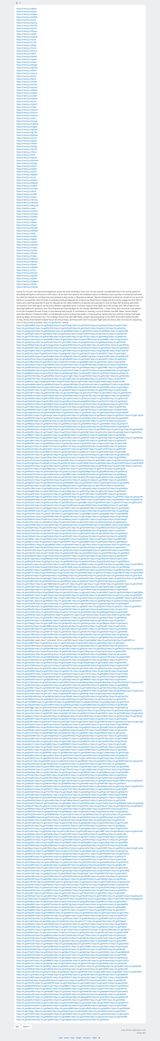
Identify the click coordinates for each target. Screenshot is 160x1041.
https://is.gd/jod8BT (96, 831)
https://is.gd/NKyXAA (117, 803)
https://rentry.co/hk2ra (27, 84)
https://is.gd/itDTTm (80, 910)
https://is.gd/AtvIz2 (81, 800)
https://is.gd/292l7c (63, 556)
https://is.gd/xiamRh (134, 496)
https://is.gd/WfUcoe (26, 404)
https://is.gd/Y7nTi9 (99, 421)
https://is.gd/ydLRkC (82, 373)
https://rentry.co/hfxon (27, 51)
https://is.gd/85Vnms (26, 837)
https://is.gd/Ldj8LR (25, 643)
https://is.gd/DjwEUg (118, 707)
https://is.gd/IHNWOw (44, 443)
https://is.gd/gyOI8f (100, 513)
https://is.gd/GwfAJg (101, 603)
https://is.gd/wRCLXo (26, 839)
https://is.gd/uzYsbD (118, 983)
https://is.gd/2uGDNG (100, 887)
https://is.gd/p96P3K (100, 471)
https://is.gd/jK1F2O (80, 440)
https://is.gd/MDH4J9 (66, 702)
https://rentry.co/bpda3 (27, 228)
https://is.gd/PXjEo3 (117, 783)
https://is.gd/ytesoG (43, 806)
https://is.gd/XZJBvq (134, 592)
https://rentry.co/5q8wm (27, 281)
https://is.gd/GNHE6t (81, 612)
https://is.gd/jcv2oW (43, 707)
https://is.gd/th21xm (83, 884)
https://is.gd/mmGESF (44, 370)
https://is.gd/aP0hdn (120, 345)
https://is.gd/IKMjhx (119, 488)
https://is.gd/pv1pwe (26, 339)
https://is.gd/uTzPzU (80, 522)
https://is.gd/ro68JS (117, 452)
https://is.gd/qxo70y (118, 730)
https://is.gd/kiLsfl (25, 761)
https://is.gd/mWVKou (26, 544)
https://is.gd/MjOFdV (119, 356)
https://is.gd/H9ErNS (82, 387)
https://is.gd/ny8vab (25, 648)
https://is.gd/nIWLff (78, 572)
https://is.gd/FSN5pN (121, 1008)
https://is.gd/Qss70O (99, 1016)
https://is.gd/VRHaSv (44, 738)
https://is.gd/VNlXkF (99, 480)
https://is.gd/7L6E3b (116, 800)
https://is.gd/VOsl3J (98, 547)
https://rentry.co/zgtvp (27, 59)
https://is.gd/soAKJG (82, 707)
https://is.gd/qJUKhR (64, 688)
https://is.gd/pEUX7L (65, 615)
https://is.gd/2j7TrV (119, 423)
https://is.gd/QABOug (100, 772)
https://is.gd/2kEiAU (63, 924)
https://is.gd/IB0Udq (62, 1005)
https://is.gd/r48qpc (25, 1011)
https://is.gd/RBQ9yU (63, 811)
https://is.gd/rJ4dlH (43, 896)
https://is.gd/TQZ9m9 (80, 333)
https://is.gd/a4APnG (97, 761)
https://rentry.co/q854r (27, 239)
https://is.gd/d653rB (44, 609)
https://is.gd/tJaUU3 (25, 716)
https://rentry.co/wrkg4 (27, 121)
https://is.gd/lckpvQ (45, 550)
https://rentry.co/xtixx (26, 118)
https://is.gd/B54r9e (42, 421)
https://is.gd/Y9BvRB (44, 938)
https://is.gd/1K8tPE (77, 499)
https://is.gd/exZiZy (43, 716)
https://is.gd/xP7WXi (82, 339)
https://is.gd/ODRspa (62, 997)
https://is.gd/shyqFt (119, 839)
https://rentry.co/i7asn (26, 107)
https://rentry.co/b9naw (27, 135)
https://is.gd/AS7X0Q (63, 974)
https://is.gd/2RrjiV (79, 598)
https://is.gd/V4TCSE (45, 769)
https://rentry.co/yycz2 (27, 219)
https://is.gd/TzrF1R (62, 932)
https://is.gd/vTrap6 (81, 556)
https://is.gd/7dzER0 (44, 634)
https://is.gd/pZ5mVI (63, 558)
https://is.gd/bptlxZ (82, 676)
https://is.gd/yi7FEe (80, 477)
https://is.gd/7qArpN (26, 704)
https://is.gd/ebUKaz (44, 901)
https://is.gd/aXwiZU (82, 794)
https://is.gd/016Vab (64, 758)
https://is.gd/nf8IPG (43, 775)
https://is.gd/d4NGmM (45, 688)
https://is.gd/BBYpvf (61, 896)
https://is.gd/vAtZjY (98, 800)
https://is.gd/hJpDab (101, 404)
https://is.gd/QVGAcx (98, 362)
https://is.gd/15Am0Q (63, 769)
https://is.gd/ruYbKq (45, 603)
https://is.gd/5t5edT (80, 449)
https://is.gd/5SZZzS (99, 541)
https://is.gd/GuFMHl (99, 969)
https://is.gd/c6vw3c (81, 328)
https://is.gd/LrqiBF (62, 378)
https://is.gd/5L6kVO (61, 775)
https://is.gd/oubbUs (117, 654)
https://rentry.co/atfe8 (26, 34)
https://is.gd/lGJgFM (98, 910)
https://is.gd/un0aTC (26, 547)
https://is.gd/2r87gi (62, 969)
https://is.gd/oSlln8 (44, 499)
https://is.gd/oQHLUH (45, 929)
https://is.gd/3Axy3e (97, 820)
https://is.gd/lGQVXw (122, 393)
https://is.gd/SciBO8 (79, 716)
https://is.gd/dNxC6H (99, 629)
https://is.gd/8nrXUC (80, 457)
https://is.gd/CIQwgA (44, 595)
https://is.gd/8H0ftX (44, 997)
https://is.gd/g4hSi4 (43, 437)
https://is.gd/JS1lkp (25, 353)
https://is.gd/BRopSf (43, 710)
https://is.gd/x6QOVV (99, 558)
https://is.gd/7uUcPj (60, 572)
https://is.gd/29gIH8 (118, 789)
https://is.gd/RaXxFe (44, 1016)
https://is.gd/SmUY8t (101, 418)
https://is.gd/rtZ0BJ (100, 454)
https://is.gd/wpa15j (82, 536)
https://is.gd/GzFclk (63, 868)
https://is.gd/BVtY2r (25, 381)
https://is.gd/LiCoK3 (25, 733)
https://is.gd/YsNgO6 (119, 603)
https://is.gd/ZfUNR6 (118, 1016)
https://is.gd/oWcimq (26, 342)
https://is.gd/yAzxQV (134, 761)
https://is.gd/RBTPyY (81, 772)
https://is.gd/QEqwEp (26, 868)
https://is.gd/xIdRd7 (99, 592)
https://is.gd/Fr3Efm (45, 401)
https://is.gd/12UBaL (119, 674)
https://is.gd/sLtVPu (25, 960)
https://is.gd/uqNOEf (100, 533)
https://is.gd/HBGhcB (44, 482)
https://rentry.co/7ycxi (26, 270)
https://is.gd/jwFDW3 (63, 345)
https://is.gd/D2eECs (98, 980)
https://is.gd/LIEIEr (61, 460)
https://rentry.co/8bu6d (27, 261)
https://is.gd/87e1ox (81, 637)
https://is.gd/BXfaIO (25, 783)
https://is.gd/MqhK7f (102, 384)
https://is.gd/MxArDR (64, 553)
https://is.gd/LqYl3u (25, 522)
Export (26, 1026)
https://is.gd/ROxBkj (25, 606)
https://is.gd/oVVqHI (63, 328)
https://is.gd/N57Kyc (118, 890)
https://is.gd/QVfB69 (81, 856)
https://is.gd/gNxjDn (65, 331)
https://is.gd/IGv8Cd (44, 741)
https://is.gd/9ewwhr (44, 943)
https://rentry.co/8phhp (27, 67)
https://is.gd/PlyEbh (118, 927)
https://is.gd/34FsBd (82, 364)
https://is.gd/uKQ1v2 (118, 645)
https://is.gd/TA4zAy (121, 688)
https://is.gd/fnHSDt (44, 407)
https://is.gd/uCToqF (100, 724)
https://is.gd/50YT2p (44, 904)
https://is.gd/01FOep (80, 491)
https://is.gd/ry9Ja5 (25, 527)
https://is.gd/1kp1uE (101, 364)
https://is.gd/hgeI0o (82, 488)
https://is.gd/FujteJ (79, 485)
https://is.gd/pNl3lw (81, 645)
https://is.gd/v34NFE (98, 786)
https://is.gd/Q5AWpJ (81, 471)
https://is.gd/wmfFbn (44, 856)
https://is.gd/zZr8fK (61, 564)
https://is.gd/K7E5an (44, 671)
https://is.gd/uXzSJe (134, 713)
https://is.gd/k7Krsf (44, 907)
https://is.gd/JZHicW (78, 971)
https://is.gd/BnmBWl (44, 356)
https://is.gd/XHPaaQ (80, 570)
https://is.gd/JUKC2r (25, 786)
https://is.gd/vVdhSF (115, 575)
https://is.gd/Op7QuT (98, 735)
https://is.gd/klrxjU (79, 648)
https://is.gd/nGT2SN (102, 550)
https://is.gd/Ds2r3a (64, 862)
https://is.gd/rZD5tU (25, 884)
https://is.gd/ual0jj (135, 721)
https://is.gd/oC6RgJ (62, 491)
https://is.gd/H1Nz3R (44, 395)
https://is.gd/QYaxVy (78, 898)
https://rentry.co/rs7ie (26, 42)
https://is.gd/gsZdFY (25, 966)
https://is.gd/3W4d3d (120, 567)
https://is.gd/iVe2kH (82, 890)
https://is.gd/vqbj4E (82, 851)
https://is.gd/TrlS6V (98, 1000)
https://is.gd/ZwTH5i (80, 730)
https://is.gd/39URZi (25, 426)
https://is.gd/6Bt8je (79, 362)
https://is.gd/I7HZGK (26, 1014)
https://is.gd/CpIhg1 (25, 539)
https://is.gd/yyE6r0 (43, 435)
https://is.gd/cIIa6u (99, 409)
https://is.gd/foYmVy (26, 870)
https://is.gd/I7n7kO (100, 988)
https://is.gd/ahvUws (26, 1002)
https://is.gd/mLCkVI (26, 631)
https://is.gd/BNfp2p (26, 423)
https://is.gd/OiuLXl (62, 764)
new (60, 1037)
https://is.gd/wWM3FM (100, 508)
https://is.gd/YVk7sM (64, 488)
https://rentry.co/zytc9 (26, 171)
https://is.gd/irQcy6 (117, 935)
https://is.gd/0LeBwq (80, 378)
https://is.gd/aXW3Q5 (82, 505)
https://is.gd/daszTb (119, 373)
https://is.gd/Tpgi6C (44, 747)
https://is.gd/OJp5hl (81, 342)
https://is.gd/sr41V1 (119, 609)
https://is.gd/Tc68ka (25, 362)
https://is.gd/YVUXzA (44, 651)
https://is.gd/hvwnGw (26, 359)
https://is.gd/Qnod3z (121, 882)
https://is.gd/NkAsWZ (117, 367)
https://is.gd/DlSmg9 (119, 752)
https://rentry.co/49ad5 (27, 90)
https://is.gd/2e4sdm (99, 578)
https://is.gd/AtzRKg (117, 435)
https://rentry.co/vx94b (27, 194)
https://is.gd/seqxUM (26, 412)
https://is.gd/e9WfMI (26, 727)
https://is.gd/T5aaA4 (45, 803)
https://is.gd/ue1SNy (63, 654)
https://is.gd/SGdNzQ (78, 1011)
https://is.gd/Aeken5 (98, 415)
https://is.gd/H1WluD (80, 915)
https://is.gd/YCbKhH (44, 426)
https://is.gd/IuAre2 (114, 600)
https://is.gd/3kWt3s (117, 994)
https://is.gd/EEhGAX (26, 741)
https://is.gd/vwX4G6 (100, 862)
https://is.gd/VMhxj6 (117, 879)
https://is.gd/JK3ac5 (134, 780)
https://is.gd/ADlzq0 (62, 786)
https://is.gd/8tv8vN (62, 494)
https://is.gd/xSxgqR (25, 491)
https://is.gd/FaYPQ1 (63, 685)
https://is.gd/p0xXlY (25, 752)
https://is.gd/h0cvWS (26, 876)
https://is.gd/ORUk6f (98, 932)
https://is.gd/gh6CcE (26, 1000)
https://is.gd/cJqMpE (87, 640)
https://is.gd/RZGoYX (134, 786)
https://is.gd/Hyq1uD (100, 792)
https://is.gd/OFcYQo (99, 738)
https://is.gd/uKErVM (82, 454)
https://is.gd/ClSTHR (117, 699)
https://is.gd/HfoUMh (118, 823)
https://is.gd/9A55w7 (83, 482)
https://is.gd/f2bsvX (82, 404)
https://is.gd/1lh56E (62, 530)
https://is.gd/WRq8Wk (64, 482)
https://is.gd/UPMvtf (102, 634)
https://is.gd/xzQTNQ (117, 668)
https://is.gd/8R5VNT (26, 418)
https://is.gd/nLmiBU (116, 381)
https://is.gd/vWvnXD (26, 853)
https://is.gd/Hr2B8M (118, 738)
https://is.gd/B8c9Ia (45, 696)
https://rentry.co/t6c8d (27, 56)
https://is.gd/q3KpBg (63, 943)
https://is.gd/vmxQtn (118, 991)
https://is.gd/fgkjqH (101, 516)
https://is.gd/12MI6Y (116, 780)
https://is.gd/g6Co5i (133, 710)
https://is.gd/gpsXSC (62, 353)
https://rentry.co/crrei (26, 177)
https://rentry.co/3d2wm (27, 244)
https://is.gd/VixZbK (82, 688)
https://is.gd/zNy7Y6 (82, 409)
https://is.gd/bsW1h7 (117, 547)
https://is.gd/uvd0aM (99, 789)
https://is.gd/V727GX (64, 851)
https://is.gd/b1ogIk (78, 584)
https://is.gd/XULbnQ (101, 567)
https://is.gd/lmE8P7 (26, 719)
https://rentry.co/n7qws (27, 188)
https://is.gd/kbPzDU (62, 609)
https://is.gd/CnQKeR (62, 935)
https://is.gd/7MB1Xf (115, 572)
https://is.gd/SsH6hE (80, 1016)
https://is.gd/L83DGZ (61, 682)
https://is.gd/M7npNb (63, 567)
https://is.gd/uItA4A (25, 820)
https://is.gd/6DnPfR (26, 1016)
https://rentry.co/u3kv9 (27, 104)
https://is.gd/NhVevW (26, 927)
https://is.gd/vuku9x (25, 994)
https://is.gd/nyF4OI (62, 699)
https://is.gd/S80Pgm (26, 808)
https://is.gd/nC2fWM (45, 766)
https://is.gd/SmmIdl (115, 820)
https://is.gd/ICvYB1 (62, 893)
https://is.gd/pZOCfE (62, 660)
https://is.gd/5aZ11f (62, 738)
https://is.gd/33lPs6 (81, 839)
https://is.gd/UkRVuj (25, 901)
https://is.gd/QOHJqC (44, 859)
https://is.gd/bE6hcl (100, 1019)
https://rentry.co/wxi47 (27, 166)
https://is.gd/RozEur (118, 336)
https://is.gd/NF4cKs (44, 423)
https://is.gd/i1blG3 (61, 429)
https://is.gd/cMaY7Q (119, 350)
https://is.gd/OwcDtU (118, 696)
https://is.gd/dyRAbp (26, 834)
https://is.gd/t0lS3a (99, 817)
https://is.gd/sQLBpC (82, 516)
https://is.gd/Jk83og (99, 834)
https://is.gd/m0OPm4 (26, 592)
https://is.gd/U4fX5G (82, 943)
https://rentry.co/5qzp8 (27, 36)
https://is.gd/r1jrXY (60, 584)
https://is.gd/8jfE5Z (44, 890)
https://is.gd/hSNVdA (43, 348)
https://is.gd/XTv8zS (100, 890)
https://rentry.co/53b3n (27, 253)
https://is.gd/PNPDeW (83, 525)
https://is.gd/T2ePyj (80, 651)
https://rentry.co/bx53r (27, 28)
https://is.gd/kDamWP (26, 949)
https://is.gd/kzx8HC (26, 440)
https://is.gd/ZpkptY (100, 660)
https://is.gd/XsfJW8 (63, 586)
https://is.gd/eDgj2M (64, 513)
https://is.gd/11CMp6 (100, 752)
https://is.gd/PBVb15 (80, 564)
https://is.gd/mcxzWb (62, 845)
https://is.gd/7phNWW (26, 702)
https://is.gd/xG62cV (63, 955)
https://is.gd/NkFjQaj (82, 845)
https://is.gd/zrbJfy (61, 629)
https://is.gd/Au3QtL (81, 977)
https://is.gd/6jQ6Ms (82, 823)
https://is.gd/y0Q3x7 (44, 988)
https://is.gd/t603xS (43, 539)
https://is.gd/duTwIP (26, 873)
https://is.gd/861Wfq (44, 778)
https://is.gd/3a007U (99, 359)
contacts (87, 1037)
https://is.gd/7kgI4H (44, 367)
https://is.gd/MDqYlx (45, 384)
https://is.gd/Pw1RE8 (43, 336)
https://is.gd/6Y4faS (64, 412)
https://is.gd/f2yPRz (63, 994)
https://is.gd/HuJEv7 (116, 643)
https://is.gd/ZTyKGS (81, 325)
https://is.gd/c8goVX (121, 370)
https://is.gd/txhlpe (42, 575)
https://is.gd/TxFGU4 (96, 485)
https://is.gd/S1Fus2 (62, 440)
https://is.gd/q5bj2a (118, 623)
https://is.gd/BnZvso (81, 744)
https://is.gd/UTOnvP (101, 766)
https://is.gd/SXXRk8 (25, 845)
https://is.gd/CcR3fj (118, 443)
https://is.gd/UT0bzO (26, 584)
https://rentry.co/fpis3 (26, 79)
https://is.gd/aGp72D (26, 946)
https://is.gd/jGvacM (26, 637)
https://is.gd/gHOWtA (120, 657)
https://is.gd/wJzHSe (62, 733)
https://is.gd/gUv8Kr (63, 600)
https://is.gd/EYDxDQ (100, 561)
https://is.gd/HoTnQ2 (101, 769)
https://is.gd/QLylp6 (44, 955)
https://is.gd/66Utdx (60, 921)
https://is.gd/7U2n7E (82, 674)
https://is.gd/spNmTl (119, 1002)
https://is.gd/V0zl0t (62, 595)
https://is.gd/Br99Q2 (43, 848)
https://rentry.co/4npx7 (27, 225)
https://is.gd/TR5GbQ (101, 426)
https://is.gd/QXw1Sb (100, 811)
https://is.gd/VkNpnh (120, 769)
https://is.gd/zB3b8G (26, 398)
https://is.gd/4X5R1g (44, 957)
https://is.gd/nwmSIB (102, 929)
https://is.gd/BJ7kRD (43, 570)
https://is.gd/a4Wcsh (98, 721)
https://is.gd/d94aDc (80, 539)
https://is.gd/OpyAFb (44, 1014)
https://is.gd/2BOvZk (82, 671)
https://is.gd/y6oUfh (43, 749)
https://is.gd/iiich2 (116, 716)
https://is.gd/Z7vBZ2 (62, 741)
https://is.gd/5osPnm (119, 339)
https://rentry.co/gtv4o (27, 140)
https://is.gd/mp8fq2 (26, 910)
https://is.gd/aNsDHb (81, 817)
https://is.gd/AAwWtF (118, 977)
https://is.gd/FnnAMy (117, 747)
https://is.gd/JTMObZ (82, 376)
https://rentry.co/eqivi (26, 208)
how (72, 1037)
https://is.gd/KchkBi (25, 794)
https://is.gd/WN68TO (61, 744)
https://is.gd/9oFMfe (44, 780)
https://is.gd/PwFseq (83, 912)
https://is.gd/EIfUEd (25, 825)
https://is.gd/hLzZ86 (116, 466)
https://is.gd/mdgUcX (100, 609)
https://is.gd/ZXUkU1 (44, 789)
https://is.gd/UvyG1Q (117, 721)
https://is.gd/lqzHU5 (63, 409)
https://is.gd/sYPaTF (81, 924)
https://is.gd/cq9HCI (64, 398)
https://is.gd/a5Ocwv (26, 516)
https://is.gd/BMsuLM (100, 527)
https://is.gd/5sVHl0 (25, 437)
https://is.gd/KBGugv (117, 474)
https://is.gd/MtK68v (44, 606)
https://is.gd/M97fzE (61, 468)
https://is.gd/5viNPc (41, 761)
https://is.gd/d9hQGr (26, 924)
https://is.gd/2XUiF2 (79, 786)
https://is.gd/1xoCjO (45, 387)
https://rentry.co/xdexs (27, 197)
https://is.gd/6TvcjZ (25, 449)
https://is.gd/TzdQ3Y (44, 533)
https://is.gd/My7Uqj (82, 356)
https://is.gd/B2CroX (63, 927)
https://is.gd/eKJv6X (100, 991)
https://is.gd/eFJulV (81, 747)
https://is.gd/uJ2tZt (82, 592)
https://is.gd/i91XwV (64, 808)
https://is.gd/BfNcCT (62, 986)
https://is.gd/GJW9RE (43, 660)
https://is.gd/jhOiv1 (25, 468)
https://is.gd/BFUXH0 (81, 474)
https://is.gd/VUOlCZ (100, 401)
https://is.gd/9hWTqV (26, 615)
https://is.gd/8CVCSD (80, 949)
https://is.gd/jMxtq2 (44, 935)
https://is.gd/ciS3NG (97, 381)
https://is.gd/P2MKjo (26, 671)
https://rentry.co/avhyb (27, 236)
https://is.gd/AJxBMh (80, 541)
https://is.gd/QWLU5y (44, 758)
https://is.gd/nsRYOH (26, 474)
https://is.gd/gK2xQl (84, 702)
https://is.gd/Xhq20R (118, 704)
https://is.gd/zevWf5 (25, 865)
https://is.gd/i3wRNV (26, 915)
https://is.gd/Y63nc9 (61, 848)
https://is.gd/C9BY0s (134, 564)
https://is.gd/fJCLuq (62, 471)
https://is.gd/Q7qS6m (82, 808)
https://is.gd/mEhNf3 (44, 516)
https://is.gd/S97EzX (132, 600)
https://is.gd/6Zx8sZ (82, 418)
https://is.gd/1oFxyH (64, 929)
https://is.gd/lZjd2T (114, 971)
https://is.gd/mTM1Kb (26, 882)
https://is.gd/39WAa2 (26, 699)
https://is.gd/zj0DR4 (120, 482)
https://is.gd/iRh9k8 (25, 429)
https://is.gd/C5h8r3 (63, 350)
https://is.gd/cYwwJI (44, 735)
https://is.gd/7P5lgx (25, 797)
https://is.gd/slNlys (116, 564)
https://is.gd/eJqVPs (134, 570)
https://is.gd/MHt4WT (117, 539)
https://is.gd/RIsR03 (64, 676)
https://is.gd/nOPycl (43, 820)
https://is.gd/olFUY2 (83, 370)
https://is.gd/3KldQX (121, 395)
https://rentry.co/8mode (27, 202)
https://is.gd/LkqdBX (26, 738)
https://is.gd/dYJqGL (25, 333)
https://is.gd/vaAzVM (81, 1005)
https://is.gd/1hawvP (44, 432)
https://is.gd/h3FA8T (118, 955)
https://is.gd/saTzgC (115, 429)
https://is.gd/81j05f (133, 595)
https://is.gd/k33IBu (119, 331)
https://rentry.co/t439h (27, 143)
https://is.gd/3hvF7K (115, 682)
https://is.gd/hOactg (99, 699)
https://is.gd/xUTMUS (98, 716)
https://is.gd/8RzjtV (79, 733)
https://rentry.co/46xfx (26, 70)
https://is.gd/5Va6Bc (82, 876)
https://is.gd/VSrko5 (63, 432)
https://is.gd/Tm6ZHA (97, 1011)
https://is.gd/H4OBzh (101, 423)
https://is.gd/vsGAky (25, 938)
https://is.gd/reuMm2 (44, 755)
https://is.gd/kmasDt (42, 721)
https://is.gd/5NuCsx (26, 789)
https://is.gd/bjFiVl (42, 381)
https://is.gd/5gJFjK (62, 915)
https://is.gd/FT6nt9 (80, 699)
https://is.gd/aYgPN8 (119, 513)
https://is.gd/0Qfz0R (118, 333)
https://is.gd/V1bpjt (100, 758)
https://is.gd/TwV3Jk (44, 963)
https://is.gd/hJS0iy (42, 921)
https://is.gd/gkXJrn (25, 570)
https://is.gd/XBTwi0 (25, 367)
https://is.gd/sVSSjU (25, 477)
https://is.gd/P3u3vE (99, 452)
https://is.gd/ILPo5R (45, 927)
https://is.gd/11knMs (45, 553)
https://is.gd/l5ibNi (98, 466)
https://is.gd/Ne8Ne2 (115, 499)
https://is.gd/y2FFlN (41, 980)
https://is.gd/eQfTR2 (63, 665)
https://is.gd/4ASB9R (99, 941)
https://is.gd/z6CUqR (26, 823)
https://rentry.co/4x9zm (27, 98)
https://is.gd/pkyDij (79, 865)
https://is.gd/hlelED (25, 581)
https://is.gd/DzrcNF (82, 960)
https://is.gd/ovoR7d (45, 612)
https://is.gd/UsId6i (81, 780)
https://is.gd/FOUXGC (63, 755)
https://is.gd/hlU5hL (43, 668)
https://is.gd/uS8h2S (99, 556)
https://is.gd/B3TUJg (63, 904)
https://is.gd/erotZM (45, 862)
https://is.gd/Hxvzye (43, 415)
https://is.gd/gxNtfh (61, 539)
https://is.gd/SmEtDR (119, 665)
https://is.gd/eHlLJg (98, 437)
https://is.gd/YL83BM (26, 907)
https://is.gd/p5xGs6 (115, 710)
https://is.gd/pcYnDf (63, 789)
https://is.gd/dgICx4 (43, 463)
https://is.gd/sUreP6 (44, 1002)
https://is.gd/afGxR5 (25, 629)
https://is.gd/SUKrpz (119, 868)
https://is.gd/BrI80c (80, 600)
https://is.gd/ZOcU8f (62, 496)
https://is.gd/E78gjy (25, 707)
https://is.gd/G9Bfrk (62, 749)
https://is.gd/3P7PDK (45, 808)
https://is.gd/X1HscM (97, 468)
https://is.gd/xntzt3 (134, 690)
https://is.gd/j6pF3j (43, 873)
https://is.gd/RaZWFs (82, 685)
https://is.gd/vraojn (44, 986)
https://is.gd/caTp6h (82, 1002)
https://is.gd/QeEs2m (44, 505)
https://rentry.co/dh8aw (27, 230)
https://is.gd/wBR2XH (118, 974)
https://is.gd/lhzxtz (133, 466)
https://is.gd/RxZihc (25, 564)
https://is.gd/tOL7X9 (25, 971)
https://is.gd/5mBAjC (120, 870)
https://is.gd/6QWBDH (26, 817)
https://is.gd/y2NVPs (117, 941)
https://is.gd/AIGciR (81, 561)
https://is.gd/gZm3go (80, 952)
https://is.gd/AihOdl (42, 682)
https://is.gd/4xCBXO (119, 772)
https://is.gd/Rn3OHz (133, 598)
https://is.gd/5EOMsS (44, 727)
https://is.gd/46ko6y (80, 938)
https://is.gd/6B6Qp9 (61, 485)
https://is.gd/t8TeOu (44, 496)
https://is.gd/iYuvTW (98, 449)
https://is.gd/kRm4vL (43, 794)
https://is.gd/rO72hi (44, 511)
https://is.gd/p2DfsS (100, 997)
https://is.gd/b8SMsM (119, 952)
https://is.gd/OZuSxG (26, 654)
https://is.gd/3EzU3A (99, 719)
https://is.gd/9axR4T (45, 991)
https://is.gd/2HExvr (79, 721)
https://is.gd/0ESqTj (61, 730)
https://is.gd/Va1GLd (100, 924)
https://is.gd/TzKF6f (98, 949)
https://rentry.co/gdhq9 (27, 129)
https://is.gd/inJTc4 (43, 971)
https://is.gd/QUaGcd (62, 794)
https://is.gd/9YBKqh (26, 969)
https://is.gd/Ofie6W (80, 463)
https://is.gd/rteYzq (99, 904)
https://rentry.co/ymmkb (27, 160)
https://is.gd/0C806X (119, 612)
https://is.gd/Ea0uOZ (81, 353)
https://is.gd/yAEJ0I (132, 966)
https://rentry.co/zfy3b (27, 11)
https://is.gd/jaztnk (78, 710)
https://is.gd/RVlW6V (133, 971)
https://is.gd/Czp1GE (97, 572)
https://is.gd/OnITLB (82, 617)
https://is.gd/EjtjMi (98, 780)
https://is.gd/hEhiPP (118, 963)
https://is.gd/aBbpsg (62, 519)
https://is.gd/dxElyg (81, 792)
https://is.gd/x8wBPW (118, 904)
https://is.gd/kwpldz (119, 946)
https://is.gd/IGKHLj (116, 848)
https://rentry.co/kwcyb (27, 273)
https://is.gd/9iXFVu (43, 662)
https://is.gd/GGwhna (64, 814)
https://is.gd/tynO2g (100, 536)
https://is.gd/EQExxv (119, 533)
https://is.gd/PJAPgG (118, 617)
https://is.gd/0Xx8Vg (25, 578)
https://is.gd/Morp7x (26, 480)
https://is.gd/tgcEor (100, 797)
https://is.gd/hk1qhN (26, 586)
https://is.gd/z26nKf (43, 797)
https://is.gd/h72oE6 (119, 404)
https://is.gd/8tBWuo (97, 907)
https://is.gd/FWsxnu (118, 775)
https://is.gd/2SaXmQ (62, 477)
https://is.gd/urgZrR (120, 1014)
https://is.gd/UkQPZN (44, 983)
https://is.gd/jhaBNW (64, 1008)
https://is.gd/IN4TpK (80, 738)
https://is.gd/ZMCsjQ (99, 974)
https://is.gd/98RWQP (81, 679)
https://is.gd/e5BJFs (78, 502)
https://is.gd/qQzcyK (62, 626)
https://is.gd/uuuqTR (134, 682)
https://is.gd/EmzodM (63, 1002)
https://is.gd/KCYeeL (117, 407)
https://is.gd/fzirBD (99, 474)
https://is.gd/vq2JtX (99, 727)
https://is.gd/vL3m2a (61, 457)
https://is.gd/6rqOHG (26, 513)
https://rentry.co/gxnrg (27, 22)
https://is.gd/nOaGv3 (26, 803)
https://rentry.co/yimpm (27, 214)
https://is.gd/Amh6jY (44, 629)
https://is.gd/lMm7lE (44, 915)
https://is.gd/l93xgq (117, 690)
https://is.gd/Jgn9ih (99, 530)
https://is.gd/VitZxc (77, 966)
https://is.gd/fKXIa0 (79, 820)
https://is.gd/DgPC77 (44, 530)
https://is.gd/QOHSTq (83, 929)
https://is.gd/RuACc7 (63, 617)
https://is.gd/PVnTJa (44, 772)
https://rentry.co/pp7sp (27, 87)
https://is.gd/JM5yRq (43, 620)
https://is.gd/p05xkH (26, 792)
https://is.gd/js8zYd (115, 896)
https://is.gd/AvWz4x (80, 620)
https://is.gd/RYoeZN (45, 882)
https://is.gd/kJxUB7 (62, 865)
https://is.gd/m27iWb (26, 665)
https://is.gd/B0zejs (101, 331)
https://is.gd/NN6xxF (101, 505)
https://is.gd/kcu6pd (26, 589)
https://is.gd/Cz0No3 (134, 572)
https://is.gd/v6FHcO (115, 485)
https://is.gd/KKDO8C (98, 783)
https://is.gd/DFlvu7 (116, 415)
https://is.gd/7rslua (115, 595)
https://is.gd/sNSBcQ (118, 480)
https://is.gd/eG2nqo (121, 544)
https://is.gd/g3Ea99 (80, 508)
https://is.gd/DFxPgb (26, 896)
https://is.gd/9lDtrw (134, 806)
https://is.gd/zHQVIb (43, 598)
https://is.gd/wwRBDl (26, 325)
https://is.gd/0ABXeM (118, 685)
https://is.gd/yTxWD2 (96, 460)
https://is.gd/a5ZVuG (81, 834)
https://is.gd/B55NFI (25, 443)
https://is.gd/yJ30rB (44, 811)
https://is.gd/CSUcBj (45, 409)
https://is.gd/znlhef (43, 1011)
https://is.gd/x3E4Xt (62, 1000)
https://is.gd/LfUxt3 (62, 522)
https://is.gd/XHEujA (80, 496)
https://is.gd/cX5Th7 (114, 502)
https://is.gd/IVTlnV (61, 910)
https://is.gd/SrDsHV (43, 564)
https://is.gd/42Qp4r (63, 792)
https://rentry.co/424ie (26, 284)
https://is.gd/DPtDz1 (98, 893)
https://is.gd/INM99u (62, 783)
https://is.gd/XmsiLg (98, 522)
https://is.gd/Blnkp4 (81, 955)
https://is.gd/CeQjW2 (26, 350)
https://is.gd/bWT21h (118, 758)
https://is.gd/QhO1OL (63, 671)
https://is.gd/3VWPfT (61, 541)
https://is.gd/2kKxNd (63, 426)
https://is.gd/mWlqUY (117, 541)
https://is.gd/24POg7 (99, 696)
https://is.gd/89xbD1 (26, 595)
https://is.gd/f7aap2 (102, 912)
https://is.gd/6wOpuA (43, 887)
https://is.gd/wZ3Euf (44, 685)
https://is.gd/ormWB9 (80, 749)
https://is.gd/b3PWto (45, 376)
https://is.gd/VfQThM (26, 376)
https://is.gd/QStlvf (117, 530)
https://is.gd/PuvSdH (82, 724)
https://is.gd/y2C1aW (45, 513)
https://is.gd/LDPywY (63, 674)
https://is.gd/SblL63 (81, 558)
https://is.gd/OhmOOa (102, 688)
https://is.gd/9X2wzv (44, 350)
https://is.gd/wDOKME (118, 932)
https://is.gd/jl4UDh (82, 412)
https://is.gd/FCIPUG (120, 702)
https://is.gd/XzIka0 (116, 437)
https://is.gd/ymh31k (43, 527)
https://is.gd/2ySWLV (103, 393)
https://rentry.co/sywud (27, 110)
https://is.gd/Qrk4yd (62, 452)
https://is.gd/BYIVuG (99, 457)
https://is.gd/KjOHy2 (44, 454)
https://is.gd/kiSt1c (115, 606)
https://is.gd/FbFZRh (25, 879)
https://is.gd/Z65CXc (99, 713)
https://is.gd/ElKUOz (44, 977)
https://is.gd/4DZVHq (61, 421)
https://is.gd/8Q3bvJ (44, 325)
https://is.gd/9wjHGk (45, 1008)
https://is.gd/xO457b (80, 775)
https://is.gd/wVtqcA (64, 882)
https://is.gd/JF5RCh (132, 606)
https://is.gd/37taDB (63, 505)
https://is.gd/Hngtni (81, 609)
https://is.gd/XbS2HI (43, 581)
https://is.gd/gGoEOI (26, 466)
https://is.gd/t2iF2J (98, 764)
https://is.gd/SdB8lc (100, 339)
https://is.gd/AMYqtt (25, 651)
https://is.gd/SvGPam (100, 345)
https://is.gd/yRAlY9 (79, 879)
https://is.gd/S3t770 (44, 674)
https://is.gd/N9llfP (115, 598)
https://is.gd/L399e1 (25, 688)
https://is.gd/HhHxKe (83, 331)
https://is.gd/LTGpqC (44, 839)
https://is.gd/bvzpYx (44, 378)
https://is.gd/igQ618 (120, 426)
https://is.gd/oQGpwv (101, 544)
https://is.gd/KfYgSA (116, 806)
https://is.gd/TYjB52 (42, 485)
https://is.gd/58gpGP (44, 589)
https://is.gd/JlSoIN (82, 918)
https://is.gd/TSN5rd (100, 977)
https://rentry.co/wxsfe (27, 149)
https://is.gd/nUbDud (63, 884)
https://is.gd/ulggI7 (43, 578)
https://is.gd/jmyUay (44, 494)
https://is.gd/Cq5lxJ (63, 983)
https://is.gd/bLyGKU (133, 502)
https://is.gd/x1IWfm (63, 342)
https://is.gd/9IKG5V (81, 741)
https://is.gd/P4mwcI (101, 373)
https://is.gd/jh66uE (81, 654)
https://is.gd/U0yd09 (100, 586)
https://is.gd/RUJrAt (62, 547)
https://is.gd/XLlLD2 (80, 994)
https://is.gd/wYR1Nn (102, 553)
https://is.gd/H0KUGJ (97, 648)
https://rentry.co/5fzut (26, 191)
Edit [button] (17, 1026)
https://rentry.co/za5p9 (27, 185)
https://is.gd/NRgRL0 (63, 859)
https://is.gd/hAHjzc (62, 606)
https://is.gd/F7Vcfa (117, 578)
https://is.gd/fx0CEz (62, 946)
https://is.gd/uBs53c (25, 390)
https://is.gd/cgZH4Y (26, 356)
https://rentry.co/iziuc (26, 155)
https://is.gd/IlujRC (100, 690)
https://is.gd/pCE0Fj (44, 466)
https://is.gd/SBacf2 (62, 952)
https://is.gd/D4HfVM (44, 657)
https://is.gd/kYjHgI (25, 463)
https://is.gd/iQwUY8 (119, 884)
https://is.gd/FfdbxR (117, 918)
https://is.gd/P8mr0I (119, 997)
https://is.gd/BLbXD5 (26, 679)
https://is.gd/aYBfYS (25, 856)
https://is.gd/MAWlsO (81, 423)
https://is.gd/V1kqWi (102, 882)
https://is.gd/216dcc (25, 600)
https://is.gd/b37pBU (62, 662)
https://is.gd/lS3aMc (99, 626)
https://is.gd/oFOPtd (119, 828)
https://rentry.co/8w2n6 (27, 259)
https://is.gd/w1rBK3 (26, 634)
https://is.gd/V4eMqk (118, 794)
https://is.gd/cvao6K (62, 336)
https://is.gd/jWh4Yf (62, 856)
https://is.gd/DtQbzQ (119, 508)
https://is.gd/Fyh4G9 (44, 567)
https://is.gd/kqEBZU (26, 904)
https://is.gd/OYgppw (116, 921)
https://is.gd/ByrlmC (119, 755)
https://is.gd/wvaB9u (99, 662)
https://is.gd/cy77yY (63, 612)
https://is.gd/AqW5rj (25, 755)
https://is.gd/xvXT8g (25, 957)
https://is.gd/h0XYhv (45, 853)
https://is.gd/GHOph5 (101, 870)
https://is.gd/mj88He (43, 626)
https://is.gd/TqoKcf (98, 539)
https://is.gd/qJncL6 (43, 460)
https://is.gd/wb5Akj (64, 443)
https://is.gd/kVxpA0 (102, 482)
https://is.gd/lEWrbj (119, 364)
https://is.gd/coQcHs (43, 932)
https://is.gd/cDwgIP (117, 519)
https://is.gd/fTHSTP (100, 845)
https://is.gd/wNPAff (45, 814)
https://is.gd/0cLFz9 (99, 328)
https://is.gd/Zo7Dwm (82, 1014)
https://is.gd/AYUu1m (100, 839)
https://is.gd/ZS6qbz (25, 730)
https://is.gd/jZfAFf (99, 935)
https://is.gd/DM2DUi (44, 617)
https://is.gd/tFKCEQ (119, 862)
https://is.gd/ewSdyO (63, 870)
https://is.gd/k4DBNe (96, 499)
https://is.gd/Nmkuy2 (64, 704)
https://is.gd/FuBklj (97, 682)
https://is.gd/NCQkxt (82, 766)
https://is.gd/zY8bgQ (26, 623)
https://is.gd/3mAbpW (45, 412)
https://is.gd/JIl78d (25, 721)
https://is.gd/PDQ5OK (26, 814)
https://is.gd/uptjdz (119, 671)
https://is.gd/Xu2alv (97, 693)
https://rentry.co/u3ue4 (27, 211)
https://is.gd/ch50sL (120, 912)
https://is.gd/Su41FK (81, 963)
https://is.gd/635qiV (80, 581)
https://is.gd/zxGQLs (117, 626)
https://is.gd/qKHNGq (84, 814)
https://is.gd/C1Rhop (81, 957)
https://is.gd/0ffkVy (120, 553)
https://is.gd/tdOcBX (101, 511)
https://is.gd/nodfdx (43, 477)
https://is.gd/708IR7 (99, 367)
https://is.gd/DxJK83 (83, 704)
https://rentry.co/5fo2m (27, 112)
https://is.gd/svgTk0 (45, 525)
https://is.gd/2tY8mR (82, 589)
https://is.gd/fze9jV (80, 432)
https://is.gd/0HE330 (64, 516)
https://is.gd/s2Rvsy (44, 910)
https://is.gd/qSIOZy (119, 811)
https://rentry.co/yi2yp (26, 45)
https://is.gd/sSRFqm (119, 986)
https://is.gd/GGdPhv (79, 629)
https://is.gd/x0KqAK (119, 516)
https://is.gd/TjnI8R (116, 713)
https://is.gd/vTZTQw (44, 547)
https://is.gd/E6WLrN (26, 395)
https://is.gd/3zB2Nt (64, 387)
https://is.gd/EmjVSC (26, 724)
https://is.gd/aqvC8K (100, 350)
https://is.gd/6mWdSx (26, 384)
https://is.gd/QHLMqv (97, 921)
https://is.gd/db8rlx (99, 617)
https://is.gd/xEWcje (81, 803)
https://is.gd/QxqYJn (63, 690)
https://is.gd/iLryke (25, 710)
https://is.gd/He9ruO (43, 522)
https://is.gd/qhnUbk (80, 848)
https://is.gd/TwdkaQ (117, 719)
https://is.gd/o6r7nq (64, 766)
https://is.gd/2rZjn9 (25, 921)
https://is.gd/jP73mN (63, 837)
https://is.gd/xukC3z (25, 828)
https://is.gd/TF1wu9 (44, 724)
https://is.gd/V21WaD (100, 837)
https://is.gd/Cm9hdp (43, 974)
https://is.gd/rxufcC (44, 519)
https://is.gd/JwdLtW (64, 384)
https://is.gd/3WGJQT (78, 761)
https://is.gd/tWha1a (63, 423)
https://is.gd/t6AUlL (25, 452)
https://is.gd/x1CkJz (115, 786)
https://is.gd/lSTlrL (62, 825)
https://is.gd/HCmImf (43, 353)
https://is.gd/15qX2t (80, 668)
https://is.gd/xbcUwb (63, 589)
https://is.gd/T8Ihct (62, 648)
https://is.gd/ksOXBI (44, 845)
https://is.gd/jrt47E (63, 817)
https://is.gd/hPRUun (26, 851)
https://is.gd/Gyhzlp (61, 333)
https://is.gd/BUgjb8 (100, 612)
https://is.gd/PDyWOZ (82, 842)
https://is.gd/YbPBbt (120, 766)
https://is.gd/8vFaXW (118, 969)
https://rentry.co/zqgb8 (27, 126)
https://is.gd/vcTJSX (25, 682)
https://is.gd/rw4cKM (64, 393)
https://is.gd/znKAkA (26, 662)
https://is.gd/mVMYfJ (115, 463)
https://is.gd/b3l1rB (133, 499)
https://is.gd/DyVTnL (98, 668)
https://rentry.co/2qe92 (27, 242)
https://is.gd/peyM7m (81, 660)
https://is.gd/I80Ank (25, 988)
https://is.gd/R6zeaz (81, 887)
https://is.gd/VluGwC (26, 502)
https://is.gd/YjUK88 (44, 946)
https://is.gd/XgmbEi (26, 482)
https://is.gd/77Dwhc (81, 935)
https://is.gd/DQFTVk (26, 378)
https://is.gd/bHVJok (99, 994)
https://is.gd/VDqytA (63, 772)
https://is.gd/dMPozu (125, 640)
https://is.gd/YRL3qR (62, 620)
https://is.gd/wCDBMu (81, 946)
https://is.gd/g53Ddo (44, 1000)
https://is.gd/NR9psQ (61, 581)
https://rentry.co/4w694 (27, 267)
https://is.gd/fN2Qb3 (44, 558)
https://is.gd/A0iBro (43, 879)
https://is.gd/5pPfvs (117, 817)
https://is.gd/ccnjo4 (25, 974)
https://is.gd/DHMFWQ (27, 676)
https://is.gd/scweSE (82, 758)
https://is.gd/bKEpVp (80, 435)
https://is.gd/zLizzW (134, 831)
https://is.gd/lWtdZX (62, 435)
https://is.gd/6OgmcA (117, 522)
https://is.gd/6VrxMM (117, 409)
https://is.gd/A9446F (63, 696)
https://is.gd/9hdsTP (80, 932)
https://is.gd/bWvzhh (118, 556)
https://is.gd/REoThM (26, 561)
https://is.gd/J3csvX (100, 704)
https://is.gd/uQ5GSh (99, 477)
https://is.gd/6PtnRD (117, 449)
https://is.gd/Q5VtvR (81, 986)
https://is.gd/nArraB (44, 719)
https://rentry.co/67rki (26, 101)
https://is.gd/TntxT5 (45, 817)
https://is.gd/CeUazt (44, 823)
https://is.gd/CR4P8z (101, 387)
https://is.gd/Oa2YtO (80, 764)
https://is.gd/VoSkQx (63, 339)
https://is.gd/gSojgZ (99, 435)
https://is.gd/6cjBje (80, 415)
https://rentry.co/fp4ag (27, 146)
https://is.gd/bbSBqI (25, 640)
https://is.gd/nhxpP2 (100, 957)
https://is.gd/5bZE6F (118, 477)
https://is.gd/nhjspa (99, 519)
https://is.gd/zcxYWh (83, 511)
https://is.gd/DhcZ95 (63, 634)
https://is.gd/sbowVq (83, 882)
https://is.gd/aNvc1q (62, 719)
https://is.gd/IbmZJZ (43, 865)
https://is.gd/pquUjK (46, 676)
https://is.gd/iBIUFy (134, 578)
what (66, 1037)
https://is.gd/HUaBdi (81, 983)
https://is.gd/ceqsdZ (25, 494)
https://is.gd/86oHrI (43, 783)
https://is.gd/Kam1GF (61, 446)
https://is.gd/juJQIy (102, 702)
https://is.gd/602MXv (63, 839)
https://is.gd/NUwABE (26, 525)
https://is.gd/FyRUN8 (44, 648)
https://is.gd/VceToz (98, 432)
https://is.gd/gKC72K (62, 713)
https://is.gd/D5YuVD (26, 401)
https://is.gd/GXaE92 (100, 446)
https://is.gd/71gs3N (134, 415)
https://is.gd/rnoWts (45, 800)
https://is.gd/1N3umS (83, 615)
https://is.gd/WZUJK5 (63, 536)
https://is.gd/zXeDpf (43, 786)
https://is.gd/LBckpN (26, 328)
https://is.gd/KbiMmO (45, 615)
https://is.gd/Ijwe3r (118, 446)
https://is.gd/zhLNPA (100, 356)
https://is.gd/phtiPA (81, 789)
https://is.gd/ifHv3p (80, 693)
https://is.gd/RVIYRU (118, 662)
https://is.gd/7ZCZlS (25, 336)
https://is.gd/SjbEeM (44, 679)
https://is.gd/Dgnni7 (62, 879)
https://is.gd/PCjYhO (82, 862)
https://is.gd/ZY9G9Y (63, 876)
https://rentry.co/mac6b (27, 287)
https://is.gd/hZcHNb (63, 823)
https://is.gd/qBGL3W (116, 865)
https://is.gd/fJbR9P (81, 974)
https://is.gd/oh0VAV (83, 755)
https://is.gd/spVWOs (26, 991)
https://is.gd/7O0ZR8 (80, 825)
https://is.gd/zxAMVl (97, 971)
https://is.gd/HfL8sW (134, 463)
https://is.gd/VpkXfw (26, 912)
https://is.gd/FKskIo (98, 825)
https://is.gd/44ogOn (117, 494)
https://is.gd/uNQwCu (115, 831)
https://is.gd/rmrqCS (26, 693)
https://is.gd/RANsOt (44, 870)
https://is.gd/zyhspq (116, 733)
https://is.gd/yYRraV (63, 401)
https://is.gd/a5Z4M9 (99, 955)
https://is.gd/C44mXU (62, 747)
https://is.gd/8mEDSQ (26, 800)
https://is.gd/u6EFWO (119, 724)
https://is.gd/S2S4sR (100, 412)
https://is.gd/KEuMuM (64, 404)
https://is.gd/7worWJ (82, 603)
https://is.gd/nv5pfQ (80, 778)
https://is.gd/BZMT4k (82, 690)
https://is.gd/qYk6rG (43, 541)
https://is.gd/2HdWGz (44, 825)
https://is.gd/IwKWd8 (81, 530)
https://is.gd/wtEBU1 (102, 1008)
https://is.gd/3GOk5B (26, 1019)
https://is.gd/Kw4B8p (116, 907)
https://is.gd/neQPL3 (100, 983)
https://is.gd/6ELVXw (63, 603)
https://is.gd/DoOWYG (62, 707)
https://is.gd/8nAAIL (61, 710)
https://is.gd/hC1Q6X (117, 325)
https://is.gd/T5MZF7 (61, 508)
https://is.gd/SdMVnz (62, 963)
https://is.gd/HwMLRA (81, 991)
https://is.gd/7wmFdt (99, 741)
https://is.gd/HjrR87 (25, 348)
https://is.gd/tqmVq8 (106, 640)
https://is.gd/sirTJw (45, 949)
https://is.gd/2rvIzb (25, 831)
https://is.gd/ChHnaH (26, 536)
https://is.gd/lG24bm (81, 988)
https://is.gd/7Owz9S (26, 603)
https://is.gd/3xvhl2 (62, 991)
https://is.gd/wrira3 (117, 421)
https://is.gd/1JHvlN (79, 896)
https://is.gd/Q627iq (61, 463)
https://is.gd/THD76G (44, 792)
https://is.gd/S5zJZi (98, 496)
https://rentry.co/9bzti (26, 53)
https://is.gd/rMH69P (26, 511)
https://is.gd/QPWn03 (61, 873)
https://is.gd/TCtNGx (26, 407)
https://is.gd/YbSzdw (120, 376)
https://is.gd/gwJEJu (45, 359)
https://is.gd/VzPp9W (26, 735)
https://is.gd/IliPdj (97, 600)
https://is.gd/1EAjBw (83, 769)
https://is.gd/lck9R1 (25, 893)
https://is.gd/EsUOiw (61, 668)
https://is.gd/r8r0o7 (81, 837)
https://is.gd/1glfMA (45, 1019)
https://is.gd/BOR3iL (43, 752)
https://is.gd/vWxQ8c (63, 960)
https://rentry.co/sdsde (27, 250)
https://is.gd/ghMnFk (26, 674)
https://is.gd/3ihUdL (118, 741)
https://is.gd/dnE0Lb (133, 432)
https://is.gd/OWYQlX (99, 645)
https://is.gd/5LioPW (62, 834)
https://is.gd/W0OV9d (98, 873)
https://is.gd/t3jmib (98, 651)
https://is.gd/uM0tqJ (44, 969)
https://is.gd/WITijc (60, 966)
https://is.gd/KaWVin (80, 941)
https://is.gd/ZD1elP (25, 496)
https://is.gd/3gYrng (119, 851)
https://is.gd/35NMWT (99, 730)
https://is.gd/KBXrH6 (117, 980)
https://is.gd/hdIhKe (116, 1000)
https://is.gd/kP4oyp (82, 623)
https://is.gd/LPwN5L (97, 896)
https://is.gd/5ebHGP (62, 623)
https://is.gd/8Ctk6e (43, 730)
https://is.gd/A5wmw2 (82, 348)
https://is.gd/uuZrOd (63, 348)
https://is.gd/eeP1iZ (25, 572)
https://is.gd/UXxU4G (26, 553)
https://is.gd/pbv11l (25, 744)
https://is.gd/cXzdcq (103, 814)
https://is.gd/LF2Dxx (102, 615)
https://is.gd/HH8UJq (99, 336)
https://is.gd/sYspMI (117, 744)
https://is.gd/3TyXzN (118, 558)
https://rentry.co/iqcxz (26, 39)
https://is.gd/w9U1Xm (81, 631)
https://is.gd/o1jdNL (79, 381)
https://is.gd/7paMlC (115, 966)
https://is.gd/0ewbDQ (116, 764)
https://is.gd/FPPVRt (82, 443)
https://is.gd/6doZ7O (80, 578)
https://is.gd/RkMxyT (44, 600)
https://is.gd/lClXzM (25, 598)
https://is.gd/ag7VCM (62, 454)
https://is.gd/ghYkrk (97, 606)
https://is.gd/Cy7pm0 (80, 969)
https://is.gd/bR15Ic (44, 631)
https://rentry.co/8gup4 (27, 174)
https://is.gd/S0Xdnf (101, 755)
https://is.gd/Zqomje (26, 935)
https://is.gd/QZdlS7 (97, 865)
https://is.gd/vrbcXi (119, 808)
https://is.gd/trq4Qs (62, 778)
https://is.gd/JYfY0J (25, 980)
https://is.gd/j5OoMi (63, 651)
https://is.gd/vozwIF (100, 443)
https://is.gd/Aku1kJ (118, 837)
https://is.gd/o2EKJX (101, 842)
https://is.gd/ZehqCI (60, 971)
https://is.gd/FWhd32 (44, 918)
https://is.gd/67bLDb (26, 943)
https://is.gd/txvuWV (26, 530)
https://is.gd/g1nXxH (62, 415)
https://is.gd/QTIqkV (61, 721)
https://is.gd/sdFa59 (62, 367)
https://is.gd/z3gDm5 (101, 395)
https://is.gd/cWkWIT (119, 412)
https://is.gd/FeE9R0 (82, 752)
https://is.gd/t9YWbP (118, 1005)
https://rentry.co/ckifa (26, 20)
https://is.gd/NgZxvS (61, 716)
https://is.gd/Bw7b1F (81, 452)
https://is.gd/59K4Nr (119, 631)
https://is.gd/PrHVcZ (119, 660)
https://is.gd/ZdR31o (117, 581)
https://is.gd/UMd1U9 (46, 702)
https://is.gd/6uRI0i (80, 783)
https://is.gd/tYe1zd (62, 938)
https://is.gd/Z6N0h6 (98, 733)
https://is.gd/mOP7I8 (101, 657)
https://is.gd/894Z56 (64, 561)
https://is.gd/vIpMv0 (100, 637)
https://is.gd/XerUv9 (115, 460)
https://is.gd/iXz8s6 (117, 679)
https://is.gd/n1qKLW (62, 780)
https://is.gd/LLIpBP (44, 623)
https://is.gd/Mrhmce (134, 460)
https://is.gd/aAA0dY (26, 508)
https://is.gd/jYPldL (80, 806)
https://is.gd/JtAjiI (60, 499)
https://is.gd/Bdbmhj (118, 727)
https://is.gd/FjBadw (116, 825)
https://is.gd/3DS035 (81, 407)
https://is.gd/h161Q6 (98, 581)
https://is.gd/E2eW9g (96, 966)
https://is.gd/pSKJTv (62, 941)
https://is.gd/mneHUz (121, 814)
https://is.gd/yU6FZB (118, 797)
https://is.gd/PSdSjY (62, 679)
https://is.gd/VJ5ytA (115, 693)
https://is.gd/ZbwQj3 (63, 525)
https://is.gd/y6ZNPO (44, 339)
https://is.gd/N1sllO (44, 342)
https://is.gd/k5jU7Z (117, 856)
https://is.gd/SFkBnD (63, 1014)
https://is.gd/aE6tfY (25, 887)
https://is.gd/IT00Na (120, 550)
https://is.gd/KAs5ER (100, 398)
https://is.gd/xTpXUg (96, 710)
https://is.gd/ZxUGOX (44, 994)
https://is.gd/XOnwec (63, 918)
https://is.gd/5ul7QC (43, 429)
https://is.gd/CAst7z (82, 544)
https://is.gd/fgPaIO (63, 356)
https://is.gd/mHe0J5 (64, 727)
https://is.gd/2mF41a (63, 480)
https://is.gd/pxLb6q (102, 1014)
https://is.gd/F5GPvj (82, 657)
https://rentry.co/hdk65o (27, 124)
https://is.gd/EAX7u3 (62, 362)
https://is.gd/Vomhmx (100, 986)
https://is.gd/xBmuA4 (26, 1008)
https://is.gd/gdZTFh (42, 898)
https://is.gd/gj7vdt (78, 460)
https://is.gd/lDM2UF (62, 977)
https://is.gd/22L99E (80, 494)
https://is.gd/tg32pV (62, 390)
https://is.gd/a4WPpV (46, 544)
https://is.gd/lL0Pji (61, 502)
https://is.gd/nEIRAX (80, 1000)
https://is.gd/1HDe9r (97, 584)
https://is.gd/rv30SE (62, 598)
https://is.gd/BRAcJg (63, 645)
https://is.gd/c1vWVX (44, 690)
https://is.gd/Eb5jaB (80, 662)
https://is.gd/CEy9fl (78, 831)
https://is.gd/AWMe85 (26, 409)
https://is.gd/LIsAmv (119, 876)
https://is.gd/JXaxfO (81, 437)
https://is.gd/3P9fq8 (25, 345)
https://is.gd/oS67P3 (116, 910)
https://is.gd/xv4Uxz (43, 362)
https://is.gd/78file (25, 898)
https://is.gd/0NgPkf (44, 404)
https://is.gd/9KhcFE (81, 547)
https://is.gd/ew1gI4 (64, 418)
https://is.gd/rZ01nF (100, 859)
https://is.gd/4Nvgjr (60, 575)
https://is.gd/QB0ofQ (26, 519)
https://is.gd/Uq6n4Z (101, 671)
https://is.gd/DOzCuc (120, 853)
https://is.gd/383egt (119, 511)
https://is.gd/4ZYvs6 (96, 502)
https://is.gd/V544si (115, 898)
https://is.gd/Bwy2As (63, 724)
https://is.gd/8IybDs (63, 842)
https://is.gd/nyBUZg (45, 488)
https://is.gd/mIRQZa (83, 1008)
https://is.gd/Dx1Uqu (60, 381)
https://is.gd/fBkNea (119, 676)
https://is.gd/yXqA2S (82, 870)
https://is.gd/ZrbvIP (60, 898)
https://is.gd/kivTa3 (25, 626)
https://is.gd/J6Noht (25, 373)
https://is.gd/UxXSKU (26, 766)
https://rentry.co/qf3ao (27, 278)
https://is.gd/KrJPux (81, 811)
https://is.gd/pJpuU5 (134, 898)
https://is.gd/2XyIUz (25, 749)
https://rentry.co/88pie (27, 8)
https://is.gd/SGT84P (118, 938)
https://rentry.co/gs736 (27, 132)
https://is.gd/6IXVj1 (43, 966)
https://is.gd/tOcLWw (26, 488)
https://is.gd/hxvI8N (118, 845)
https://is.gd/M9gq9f (83, 550)
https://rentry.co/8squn (27, 31)
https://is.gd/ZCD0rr (99, 407)
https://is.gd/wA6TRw (26, 890)
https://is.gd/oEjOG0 (63, 828)
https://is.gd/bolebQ (26, 758)
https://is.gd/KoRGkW (26, 556)
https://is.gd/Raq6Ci (99, 1005)
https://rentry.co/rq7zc (27, 48)
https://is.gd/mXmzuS (83, 384)
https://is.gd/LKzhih (115, 584)
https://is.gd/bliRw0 (25, 932)
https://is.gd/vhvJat (117, 859)
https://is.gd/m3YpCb (43, 373)
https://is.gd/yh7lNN (44, 491)
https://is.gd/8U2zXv (25, 454)
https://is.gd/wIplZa (118, 749)
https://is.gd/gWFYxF (81, 401)
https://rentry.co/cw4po (27, 216)
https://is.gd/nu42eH (45, 474)
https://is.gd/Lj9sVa (100, 884)
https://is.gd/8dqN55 (62, 988)
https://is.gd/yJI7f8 (62, 735)
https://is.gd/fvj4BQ (43, 744)
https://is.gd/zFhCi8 (98, 570)
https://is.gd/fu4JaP (119, 505)
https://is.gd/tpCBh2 (25, 432)
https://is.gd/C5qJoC (117, 353)
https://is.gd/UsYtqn (45, 556)
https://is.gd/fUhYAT (117, 342)
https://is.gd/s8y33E (98, 595)
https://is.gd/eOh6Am (100, 952)
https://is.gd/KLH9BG (121, 615)
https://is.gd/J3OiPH (44, 713)
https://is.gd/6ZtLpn (101, 868)
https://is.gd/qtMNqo (99, 775)
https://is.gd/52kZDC (81, 350)
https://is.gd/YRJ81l (63, 474)
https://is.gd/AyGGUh (99, 915)
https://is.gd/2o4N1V (26, 393)
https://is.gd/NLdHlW (100, 749)
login (94, 1037)
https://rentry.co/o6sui (27, 62)
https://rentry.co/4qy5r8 (27, 183)
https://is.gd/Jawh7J (100, 589)
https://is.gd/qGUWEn (81, 421)
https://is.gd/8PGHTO (79, 980)
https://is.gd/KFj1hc (61, 466)
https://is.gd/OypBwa (81, 828)
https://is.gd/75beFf (80, 893)
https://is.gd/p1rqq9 (25, 558)
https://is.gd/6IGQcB (26, 859)
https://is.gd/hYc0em (64, 364)
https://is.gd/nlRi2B (42, 572)
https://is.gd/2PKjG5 (118, 401)
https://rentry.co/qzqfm (27, 275)
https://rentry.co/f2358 (27, 81)
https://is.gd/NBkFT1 (26, 435)
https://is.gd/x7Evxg (44, 654)
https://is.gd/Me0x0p (26, 772)
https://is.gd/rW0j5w (62, 957)
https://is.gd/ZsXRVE (25, 977)
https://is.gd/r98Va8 (64, 800)
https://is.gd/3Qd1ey (26, 918)
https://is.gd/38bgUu (100, 623)
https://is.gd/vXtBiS (116, 893)
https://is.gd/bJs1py (119, 634)
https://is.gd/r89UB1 (100, 963)
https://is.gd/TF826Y (101, 1002)
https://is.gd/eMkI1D (65, 912)
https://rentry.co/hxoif (26, 76)
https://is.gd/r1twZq (99, 803)
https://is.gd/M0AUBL (80, 466)
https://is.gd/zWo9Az (99, 620)
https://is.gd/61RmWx (45, 393)
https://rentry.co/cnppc (27, 247)
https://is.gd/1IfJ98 (44, 584)
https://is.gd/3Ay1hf (121, 929)
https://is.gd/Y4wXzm (44, 884)
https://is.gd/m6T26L (82, 395)
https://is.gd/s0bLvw (98, 806)
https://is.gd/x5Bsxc (62, 803)
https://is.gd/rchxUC (79, 907)
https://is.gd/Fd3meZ (119, 589)
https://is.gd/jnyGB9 (82, 859)
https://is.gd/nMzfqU (98, 879)
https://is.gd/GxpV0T (81, 533)
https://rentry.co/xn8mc (27, 180)
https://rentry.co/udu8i (27, 96)
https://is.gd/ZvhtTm (117, 1011)
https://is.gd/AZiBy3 (42, 468)
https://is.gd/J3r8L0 (62, 949)
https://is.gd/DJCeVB (25, 764)
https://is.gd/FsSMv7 (81, 519)
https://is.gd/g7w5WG (63, 511)
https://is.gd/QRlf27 (99, 353)
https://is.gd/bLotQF (119, 398)
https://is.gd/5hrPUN (100, 876)
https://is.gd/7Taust (99, 744)
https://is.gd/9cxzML (118, 834)
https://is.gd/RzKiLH (25, 617)
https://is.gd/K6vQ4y (118, 957)
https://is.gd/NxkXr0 (118, 924)
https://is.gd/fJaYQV (118, 536)
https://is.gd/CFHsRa (44, 390)
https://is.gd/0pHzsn (100, 927)
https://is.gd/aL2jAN (25, 778)
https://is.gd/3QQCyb (61, 797)
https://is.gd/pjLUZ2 (81, 480)
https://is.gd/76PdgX (44, 764)
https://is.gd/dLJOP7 (62, 449)
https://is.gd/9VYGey (43, 643)
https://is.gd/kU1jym (60, 980)
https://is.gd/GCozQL (98, 938)
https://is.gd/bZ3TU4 (100, 676)
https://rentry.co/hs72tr (27, 25)
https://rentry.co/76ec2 (27, 152)
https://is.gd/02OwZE (81, 446)
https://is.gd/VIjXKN (120, 384)
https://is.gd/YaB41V (81, 927)
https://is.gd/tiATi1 (117, 620)
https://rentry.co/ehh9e (27, 17)
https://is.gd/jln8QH (44, 699)
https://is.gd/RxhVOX (26, 955)
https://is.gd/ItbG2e (52, 322)
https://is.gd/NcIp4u (45, 536)
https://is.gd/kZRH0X (45, 924)
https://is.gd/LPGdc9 (44, 440)
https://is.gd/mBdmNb (82, 634)
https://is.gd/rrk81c (43, 693)
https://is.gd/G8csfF (117, 378)
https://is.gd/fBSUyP (116, 648)
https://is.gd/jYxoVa (25, 1005)
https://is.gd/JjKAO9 (82, 727)
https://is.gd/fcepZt (99, 325)
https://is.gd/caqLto (25, 446)
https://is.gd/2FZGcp (80, 626)
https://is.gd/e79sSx (79, 468)
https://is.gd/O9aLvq (99, 333)
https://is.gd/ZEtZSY (100, 631)
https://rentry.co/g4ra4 (27, 157)
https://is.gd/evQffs (25, 668)
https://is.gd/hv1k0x (99, 491)
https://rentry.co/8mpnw (27, 205)
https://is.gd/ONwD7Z (45, 418)
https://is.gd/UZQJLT (101, 376)
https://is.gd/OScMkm (62, 437)
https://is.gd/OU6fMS (44, 398)
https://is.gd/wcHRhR (26, 645)
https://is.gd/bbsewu (43, 1005)
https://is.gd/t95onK (61, 820)
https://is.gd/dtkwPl (65, 544)
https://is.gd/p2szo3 (61, 570)
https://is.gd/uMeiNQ (118, 629)
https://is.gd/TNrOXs (63, 887)
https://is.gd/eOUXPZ (78, 575)
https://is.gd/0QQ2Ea (64, 550)
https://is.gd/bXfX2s (100, 828)
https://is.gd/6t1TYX (43, 446)
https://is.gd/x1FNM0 (44, 586)
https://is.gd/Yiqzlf (60, 1011)
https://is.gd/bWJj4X (82, 513)
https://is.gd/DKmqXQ (26, 550)
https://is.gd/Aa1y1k (82, 398)
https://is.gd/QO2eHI (80, 527)
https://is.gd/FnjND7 (118, 586)
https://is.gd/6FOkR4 (26, 685)
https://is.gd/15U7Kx (26, 983)
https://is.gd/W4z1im (43, 452)
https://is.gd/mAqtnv (44, 637)
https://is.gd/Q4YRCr (98, 494)
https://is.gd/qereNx (63, 853)
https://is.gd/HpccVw (119, 887)
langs (78, 1037)
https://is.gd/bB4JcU (99, 654)
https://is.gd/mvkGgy (44, 345)
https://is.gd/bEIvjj (61, 907)
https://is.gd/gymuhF (26, 331)
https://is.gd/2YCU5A (26, 533)
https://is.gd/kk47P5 (101, 808)
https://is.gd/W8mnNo (62, 752)
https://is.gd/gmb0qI (80, 735)
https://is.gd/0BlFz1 (99, 794)
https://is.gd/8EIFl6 (115, 761)
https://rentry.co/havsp (27, 163)
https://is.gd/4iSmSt (63, 533)
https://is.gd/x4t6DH (45, 364)
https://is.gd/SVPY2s (118, 988)
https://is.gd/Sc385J (100, 823)
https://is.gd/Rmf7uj (118, 471)
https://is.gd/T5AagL (63, 325)
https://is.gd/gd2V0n (26, 842)
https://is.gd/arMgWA (101, 370)
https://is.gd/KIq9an (44, 837)
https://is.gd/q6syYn (25, 780)
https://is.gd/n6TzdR (133, 584)
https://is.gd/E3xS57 (99, 378)
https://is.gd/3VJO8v (44, 834)
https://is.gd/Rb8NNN (81, 797)
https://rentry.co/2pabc (27, 169)
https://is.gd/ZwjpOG (97, 598)
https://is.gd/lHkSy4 (44, 952)
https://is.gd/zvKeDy (98, 643)
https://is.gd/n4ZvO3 (64, 592)
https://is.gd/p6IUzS (45, 645)
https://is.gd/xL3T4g (62, 901)
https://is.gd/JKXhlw (100, 685)
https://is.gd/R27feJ (61, 643)
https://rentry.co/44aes (27, 222)
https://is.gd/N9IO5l (119, 418)
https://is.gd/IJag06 (43, 508)
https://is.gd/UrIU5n (25, 505)
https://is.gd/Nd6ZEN (26, 499)
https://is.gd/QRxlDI (45, 592)
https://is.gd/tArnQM (44, 471)
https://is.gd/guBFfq (81, 901)
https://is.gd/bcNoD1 (43, 449)
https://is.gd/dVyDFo (26, 929)
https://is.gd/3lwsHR (134, 648)
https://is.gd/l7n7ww (26, 747)
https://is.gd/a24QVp (101, 348)
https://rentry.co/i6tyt (26, 233)
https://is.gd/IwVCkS (44, 480)
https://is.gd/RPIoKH (26, 609)
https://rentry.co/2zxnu (27, 138)
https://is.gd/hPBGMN (100, 853)
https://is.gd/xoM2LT (118, 873)
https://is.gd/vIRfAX (97, 429)
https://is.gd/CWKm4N (26, 696)
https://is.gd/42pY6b (63, 637)
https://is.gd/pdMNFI (63, 359)
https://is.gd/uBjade (63, 1019)
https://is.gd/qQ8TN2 (117, 778)
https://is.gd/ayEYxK (116, 362)
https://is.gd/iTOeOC (26, 952)
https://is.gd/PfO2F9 (119, 915)
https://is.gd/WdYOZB (26, 811)
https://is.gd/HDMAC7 (63, 890)
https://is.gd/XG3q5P (44, 828)
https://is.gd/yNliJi (115, 432)
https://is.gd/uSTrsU (81, 853)
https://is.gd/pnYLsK (101, 488)
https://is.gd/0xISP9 (118, 527)
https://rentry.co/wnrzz (27, 73)
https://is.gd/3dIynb (43, 333)
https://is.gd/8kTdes (116, 570)
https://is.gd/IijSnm (25, 541)
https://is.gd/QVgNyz (97, 898)
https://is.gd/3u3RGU (117, 901)
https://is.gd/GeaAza (82, 567)
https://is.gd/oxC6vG (26, 713)
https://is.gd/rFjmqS (133, 716)
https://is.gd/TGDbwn (26, 862)
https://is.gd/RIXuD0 (44, 941)
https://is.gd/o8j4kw (121, 525)
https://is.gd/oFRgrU (119, 387)
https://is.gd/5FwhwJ (100, 960)
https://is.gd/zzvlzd (25, 575)
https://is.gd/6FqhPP (62, 693)
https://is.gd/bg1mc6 (45, 561)
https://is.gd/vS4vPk (80, 719)
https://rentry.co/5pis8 (26, 264)
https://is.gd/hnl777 (78, 921)
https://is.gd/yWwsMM (119, 454)
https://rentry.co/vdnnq (27, 115)
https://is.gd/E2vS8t (99, 856)
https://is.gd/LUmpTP (83, 393)
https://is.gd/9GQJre (25, 457)
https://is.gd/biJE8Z (25, 421)
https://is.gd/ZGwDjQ (118, 735)
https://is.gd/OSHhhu (43, 893)
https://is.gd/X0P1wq (64, 657)
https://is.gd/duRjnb (120, 348)
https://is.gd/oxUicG (45, 665)
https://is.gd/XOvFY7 (117, 440)
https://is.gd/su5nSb (81, 390)
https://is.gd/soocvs (79, 429)
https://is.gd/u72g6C (64, 376)
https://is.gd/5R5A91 (117, 491)
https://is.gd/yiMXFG (119, 842)
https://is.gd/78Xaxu (101, 946)
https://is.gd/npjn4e (133, 896)
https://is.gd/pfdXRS (81, 665)
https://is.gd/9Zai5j (97, 463)
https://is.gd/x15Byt (100, 679)
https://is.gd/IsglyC (80, 873)
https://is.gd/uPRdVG (83, 553)
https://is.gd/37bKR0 (44, 876)
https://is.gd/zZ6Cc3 (25, 415)
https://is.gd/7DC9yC (81, 336)
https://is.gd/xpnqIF (97, 575)
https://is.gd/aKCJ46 (116, 949)
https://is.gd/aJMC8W (26, 986)
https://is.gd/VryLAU (62, 527)
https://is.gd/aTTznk (62, 407)
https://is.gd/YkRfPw (117, 457)
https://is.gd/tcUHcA (26, 460)
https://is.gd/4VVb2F (99, 440)
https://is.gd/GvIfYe (81, 696)
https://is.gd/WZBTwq (119, 561)
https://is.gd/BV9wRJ (43, 733)
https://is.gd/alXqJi (135, 803)
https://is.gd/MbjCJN (25, 370)
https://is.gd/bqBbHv (102, 525)
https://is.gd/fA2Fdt (42, 831)
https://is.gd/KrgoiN (116, 468)
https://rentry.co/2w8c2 (27, 93)
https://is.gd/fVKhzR (100, 707)
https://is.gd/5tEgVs (81, 586)
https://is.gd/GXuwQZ (117, 390)
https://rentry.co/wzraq (27, 200)
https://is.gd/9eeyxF (99, 342)
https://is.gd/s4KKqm (80, 367)
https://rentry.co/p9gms (27, 14)
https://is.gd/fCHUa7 (101, 943)
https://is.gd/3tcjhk (81, 359)
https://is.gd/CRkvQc (62, 631)
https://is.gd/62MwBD (82, 868)
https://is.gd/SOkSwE (26, 769)
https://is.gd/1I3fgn (43, 457)
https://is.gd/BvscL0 (99, 901)
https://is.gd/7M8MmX (45, 912)
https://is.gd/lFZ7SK (25, 620)
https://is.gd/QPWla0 (63, 395)
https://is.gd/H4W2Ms (45, 331)
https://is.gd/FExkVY (61, 578)
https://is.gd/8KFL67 (81, 713)
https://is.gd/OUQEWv (26, 387)
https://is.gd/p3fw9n (120, 943)
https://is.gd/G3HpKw (26, 364)
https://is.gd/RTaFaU (118, 359)
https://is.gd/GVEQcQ (81, 1019)
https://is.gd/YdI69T (99, 918)
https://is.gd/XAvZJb (80, 595)
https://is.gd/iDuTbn (25, 963)
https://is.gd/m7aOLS (119, 960)
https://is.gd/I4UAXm (118, 637)
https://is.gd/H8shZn (26, 471)
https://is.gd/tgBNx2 (100, 674)
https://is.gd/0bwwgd (63, 373)
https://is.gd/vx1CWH (26, 612)
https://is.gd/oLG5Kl (60, 831)
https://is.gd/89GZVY (26, 997)
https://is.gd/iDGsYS (25, 941)
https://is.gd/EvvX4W (116, 651)
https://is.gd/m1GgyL (61, 806)
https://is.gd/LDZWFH (44, 704)
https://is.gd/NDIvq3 (80, 682)
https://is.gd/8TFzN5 (99, 747)
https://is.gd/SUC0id (100, 851)
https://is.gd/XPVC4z (98, 564)
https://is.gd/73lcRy (25, 775)
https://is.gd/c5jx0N (98, 778)
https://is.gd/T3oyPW (44, 842)
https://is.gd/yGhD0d (82, 426)
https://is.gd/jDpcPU (119, 792)
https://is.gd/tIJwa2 (25, 848)
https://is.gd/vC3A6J (25, 660)
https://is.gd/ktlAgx (25, 485)
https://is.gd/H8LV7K (26, 657)
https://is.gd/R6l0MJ (134, 437)
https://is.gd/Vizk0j (117, 592)
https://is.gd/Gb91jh (60, 761)
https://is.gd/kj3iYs (79, 606)
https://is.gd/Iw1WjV (82, 345)
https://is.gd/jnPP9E (99, 390)
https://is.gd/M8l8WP (45, 851)
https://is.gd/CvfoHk (25, 567)
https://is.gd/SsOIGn (79, 643)
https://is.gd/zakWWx (133, 429)
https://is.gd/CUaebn (81, 904)
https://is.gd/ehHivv (117, 328)
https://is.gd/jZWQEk (26, 690)
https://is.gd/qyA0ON (81, 997)
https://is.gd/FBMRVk (44, 960)
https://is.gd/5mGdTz (64, 370)
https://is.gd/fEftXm (115, 496)
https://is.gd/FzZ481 (98, 848)
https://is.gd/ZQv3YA (44, 328)
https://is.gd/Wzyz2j (44, 502)
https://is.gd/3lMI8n (62, 1016)
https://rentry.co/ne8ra (27, 256)
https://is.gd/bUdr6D (100, 665)
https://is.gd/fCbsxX (133, 575)
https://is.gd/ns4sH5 (45, 868)
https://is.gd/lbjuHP (25, 806)
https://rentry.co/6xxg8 (27, 65)
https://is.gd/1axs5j (134, 848)
